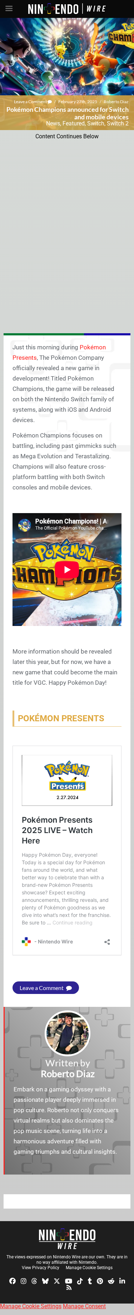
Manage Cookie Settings (89, 1267)
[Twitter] (57, 1280)
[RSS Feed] (68, 1286)
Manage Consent (84, 1306)
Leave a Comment (31, 101)
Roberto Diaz (116, 101)
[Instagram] (23, 1280)
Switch (95, 123)
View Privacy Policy (40, 1267)
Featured (74, 123)
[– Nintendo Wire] (67, 1238)
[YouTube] (68, 1280)
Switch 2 (118, 123)
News (53, 123)
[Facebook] (12, 1280)
